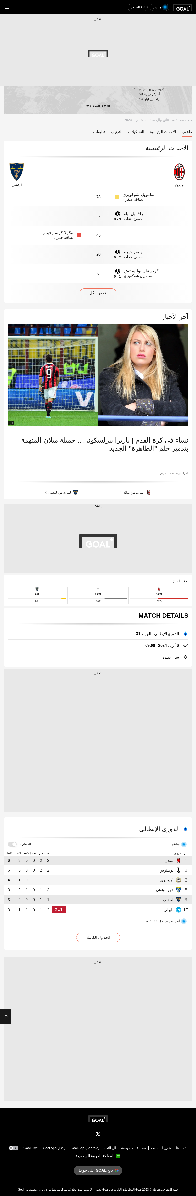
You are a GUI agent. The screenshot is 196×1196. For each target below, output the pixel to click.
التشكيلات (136, 132)
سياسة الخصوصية (133, 1148)
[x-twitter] (98, 1135)
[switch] (12, 844)
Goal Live (30, 1148)
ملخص (187, 132)
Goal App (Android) (85, 1148)
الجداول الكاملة (98, 937)
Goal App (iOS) (54, 1148)
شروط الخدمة (161, 1148)
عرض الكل (98, 293)
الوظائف (110, 1148)
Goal (138, 1189)
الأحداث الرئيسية (163, 132)
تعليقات (99, 132)
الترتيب (116, 132)
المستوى (25, 844)
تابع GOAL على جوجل (95, 1170)
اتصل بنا (181, 1148)
